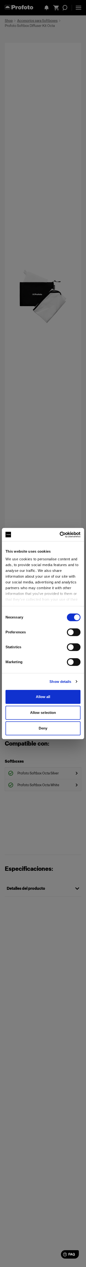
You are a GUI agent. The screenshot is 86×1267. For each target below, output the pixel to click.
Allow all (43, 697)
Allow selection (43, 713)
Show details (60, 682)
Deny (43, 728)
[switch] (74, 632)
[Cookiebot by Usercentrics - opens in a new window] (61, 535)
